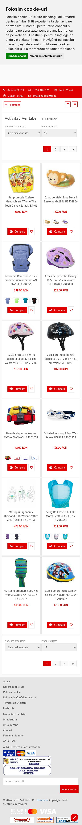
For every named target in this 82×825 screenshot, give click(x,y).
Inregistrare (10, 719)
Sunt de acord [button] (17, 56)
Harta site (8, 708)
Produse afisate (49, 126)
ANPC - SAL (9, 741)
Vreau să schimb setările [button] (46, 56)
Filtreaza (14, 104)
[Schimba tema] (74, 817)
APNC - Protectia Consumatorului (22, 747)
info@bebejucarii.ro (45, 96)
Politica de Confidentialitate (19, 697)
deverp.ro (42, 800)
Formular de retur (13, 735)
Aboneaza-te (69, 789)
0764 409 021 (15, 90)
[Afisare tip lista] (75, 104)
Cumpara (19, 231)
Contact (7, 730)
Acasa (6, 681)
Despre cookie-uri (13, 686)
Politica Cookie (12, 692)
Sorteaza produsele (15, 126)
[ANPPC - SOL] (27, 770)
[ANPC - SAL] (27, 761)
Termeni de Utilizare (15, 702)
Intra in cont (10, 725)
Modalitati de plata (14, 714)
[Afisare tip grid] (68, 104)
